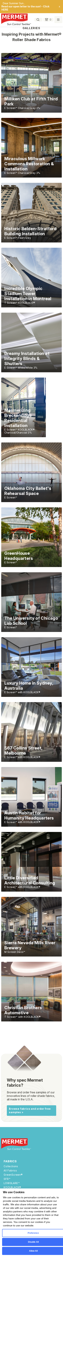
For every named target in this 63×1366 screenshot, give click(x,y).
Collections (11, 1166)
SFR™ (7, 1179)
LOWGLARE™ (12, 1183)
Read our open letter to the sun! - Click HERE (25, 8)
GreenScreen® (13, 1175)
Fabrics (10, 1161)
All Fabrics (10, 1170)
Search (38, 19)
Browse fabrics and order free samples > (30, 1110)
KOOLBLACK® (12, 1187)
